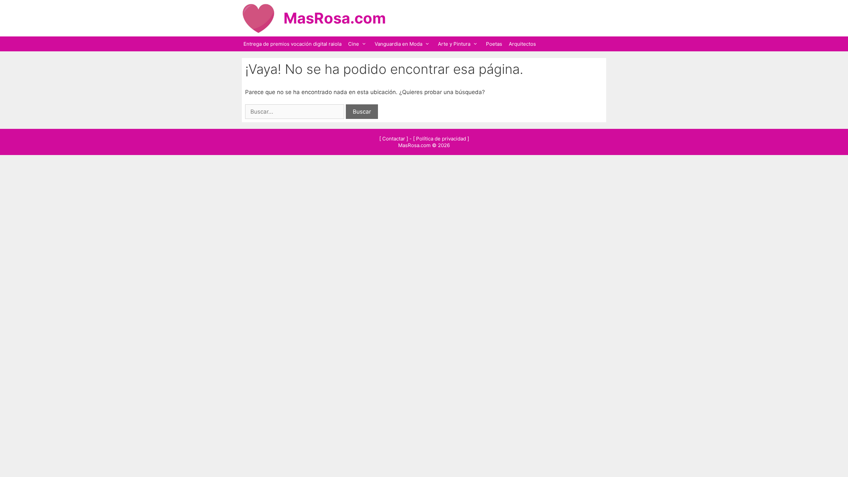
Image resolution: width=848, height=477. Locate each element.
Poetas (494, 44)
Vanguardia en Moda (398, 44)
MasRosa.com (335, 18)
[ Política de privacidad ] (441, 138)
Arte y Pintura (454, 44)
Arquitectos (522, 44)
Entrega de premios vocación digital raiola (292, 44)
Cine (353, 44)
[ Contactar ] (393, 138)
